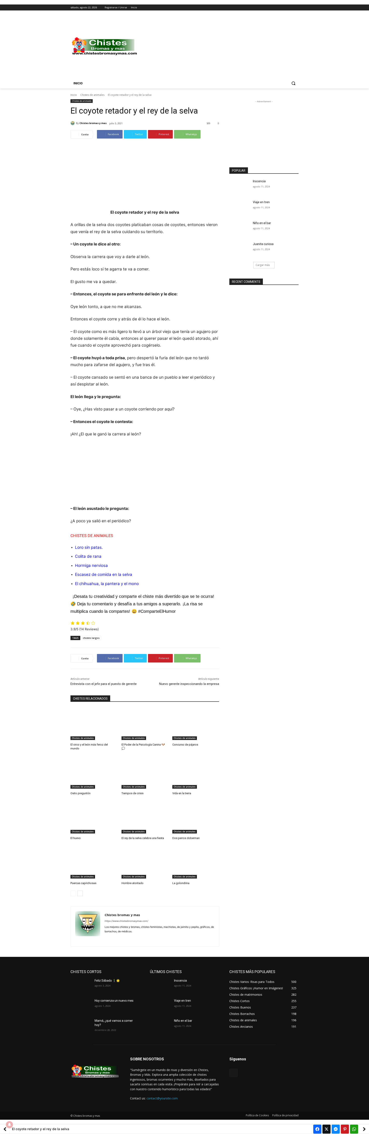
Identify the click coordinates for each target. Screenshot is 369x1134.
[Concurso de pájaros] (195, 723)
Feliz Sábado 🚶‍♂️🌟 (107, 980)
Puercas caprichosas (83, 883)
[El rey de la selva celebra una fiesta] (145, 817)
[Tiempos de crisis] (145, 772)
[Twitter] (284, 7)
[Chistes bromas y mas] (73, 123)
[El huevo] (93, 817)
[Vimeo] (290, 7)
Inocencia (259, 181)
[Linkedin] (113, 938)
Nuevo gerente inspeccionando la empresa (189, 684)
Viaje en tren (261, 202)
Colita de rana (88, 556)
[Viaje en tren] (239, 207)
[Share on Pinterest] (345, 1129)
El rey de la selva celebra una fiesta (143, 838)
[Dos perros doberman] (195, 817)
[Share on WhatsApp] (354, 1129)
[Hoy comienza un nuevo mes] (80, 1006)
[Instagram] (278, 7)
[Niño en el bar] (239, 228)
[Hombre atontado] (145, 862)
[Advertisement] (219, 46)
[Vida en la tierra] (195, 772)
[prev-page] (73, 893)
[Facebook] (272, 7)
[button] (293, 83)
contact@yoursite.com (162, 1098)
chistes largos (91, 637)
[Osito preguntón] (93, 772)
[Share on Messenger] (336, 1129)
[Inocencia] (239, 186)
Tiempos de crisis (133, 793)
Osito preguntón (80, 793)
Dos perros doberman (186, 838)
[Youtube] (296, 7)
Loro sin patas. (89, 547)
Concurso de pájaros (185, 744)
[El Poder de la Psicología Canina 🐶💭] (145, 723)
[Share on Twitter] (326, 1129)
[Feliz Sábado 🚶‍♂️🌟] (80, 986)
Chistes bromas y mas (93, 123)
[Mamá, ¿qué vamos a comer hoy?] (80, 1026)
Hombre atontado (133, 883)
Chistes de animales (92, 95)
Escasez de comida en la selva (103, 574)
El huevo (75, 838)
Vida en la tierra (181, 793)
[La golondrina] (195, 862)
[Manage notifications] (9, 1124)
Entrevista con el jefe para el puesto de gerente (103, 684)
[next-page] (80, 893)
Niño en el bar (262, 223)
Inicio (73, 95)
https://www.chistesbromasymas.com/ (126, 920)
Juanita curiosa (263, 244)
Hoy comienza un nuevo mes (114, 1000)
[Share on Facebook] (317, 1129)
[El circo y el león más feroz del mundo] (93, 723)
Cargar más (263, 265)
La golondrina (180, 883)
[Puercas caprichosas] (93, 862)
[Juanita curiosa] (239, 249)
